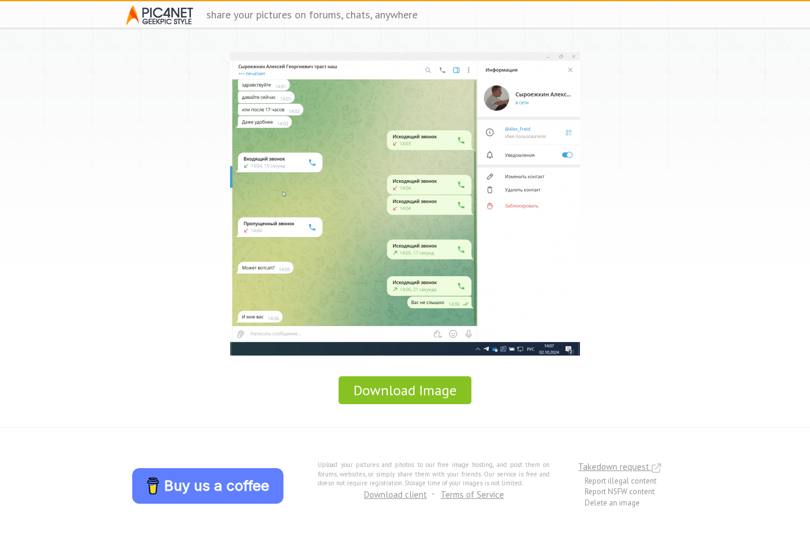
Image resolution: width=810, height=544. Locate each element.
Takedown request (615, 466)
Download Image (405, 390)
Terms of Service (472, 494)
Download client (395, 494)
